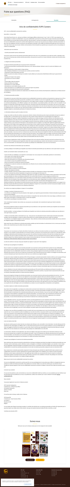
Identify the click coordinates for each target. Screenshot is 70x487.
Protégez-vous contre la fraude (56, 484)
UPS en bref (27, 2)
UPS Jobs (22, 471)
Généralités (13, 20)
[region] (17, 482)
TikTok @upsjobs (40, 459)
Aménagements (35, 20)
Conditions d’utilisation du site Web (45, 484)
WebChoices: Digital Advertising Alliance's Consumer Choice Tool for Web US (20, 238)
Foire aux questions (41, 2)
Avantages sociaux (34, 2)
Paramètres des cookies (27, 484)
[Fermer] (33, 480)
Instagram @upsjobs (30, 459)
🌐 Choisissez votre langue (12, 4)
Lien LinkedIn (53, 474)
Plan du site (63, 484)
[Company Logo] (5, 3)
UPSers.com (38, 474)
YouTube (52, 475)
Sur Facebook (53, 471)
